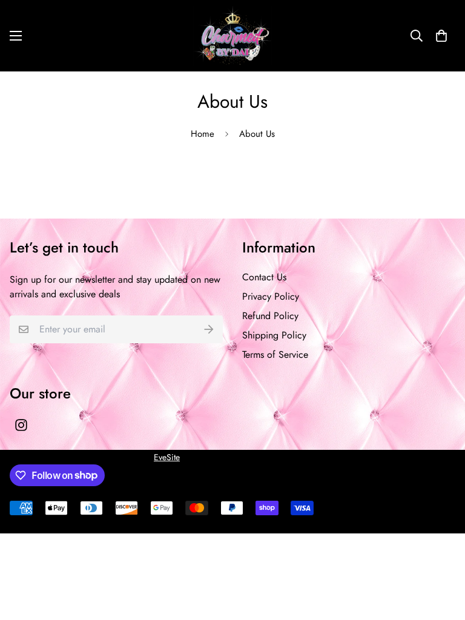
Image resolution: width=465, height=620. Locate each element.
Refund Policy (270, 316)
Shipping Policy (274, 335)
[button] (441, 36)
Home (202, 133)
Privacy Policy (270, 296)
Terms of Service (275, 354)
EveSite (167, 457)
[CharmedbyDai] (232, 35)
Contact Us (264, 277)
